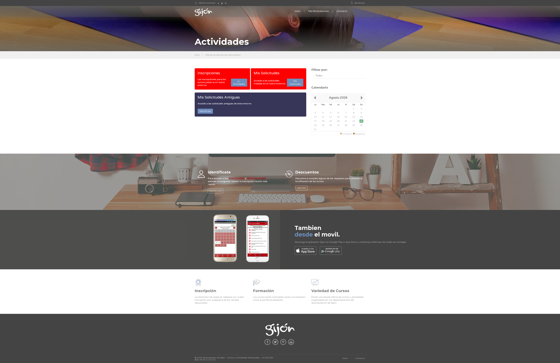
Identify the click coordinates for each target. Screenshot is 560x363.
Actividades (239, 82)
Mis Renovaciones (318, 11)
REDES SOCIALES (207, 3)
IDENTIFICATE (215, 191)
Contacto (341, 11)
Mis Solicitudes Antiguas (219, 97)
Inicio (298, 11)
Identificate (359, 3)
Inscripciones (209, 73)
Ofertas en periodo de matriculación (223, 55)
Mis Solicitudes (266, 73)
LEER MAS (301, 188)
